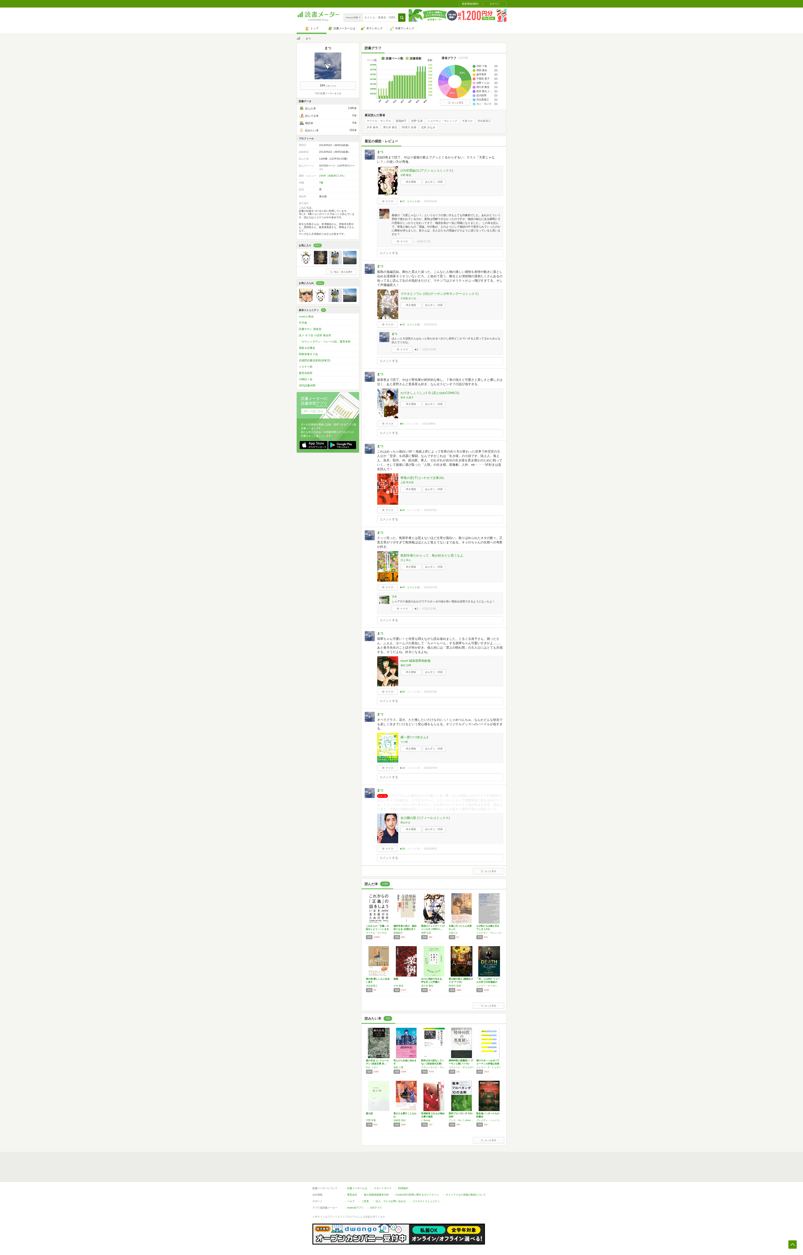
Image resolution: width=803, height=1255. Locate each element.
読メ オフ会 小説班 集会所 (315, 335)
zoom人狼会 (306, 316)
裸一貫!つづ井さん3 (414, 737)
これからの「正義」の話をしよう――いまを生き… (377, 929)
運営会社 (352, 1194)
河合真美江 (484, 120)
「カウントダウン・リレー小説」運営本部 (324, 341)
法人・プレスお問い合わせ (391, 1201)
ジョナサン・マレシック (442, 120)
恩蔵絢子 (401, 120)
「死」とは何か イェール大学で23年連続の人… (488, 982)
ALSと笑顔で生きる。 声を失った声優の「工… (432, 982)
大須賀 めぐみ (408, 298)
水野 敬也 (405, 175)
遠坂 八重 (398, 1067)
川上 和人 (405, 560)
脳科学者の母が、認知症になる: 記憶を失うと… (405, 929)
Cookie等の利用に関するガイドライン (417, 1194)
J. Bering (425, 1120)
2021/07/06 (430, 691)
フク (394, 596)
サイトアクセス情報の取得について (466, 1194)
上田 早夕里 (407, 482)
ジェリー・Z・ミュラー (488, 1067)
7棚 (321, 182)
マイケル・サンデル (379, 120)
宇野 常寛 (371, 1120)
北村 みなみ (428, 127)
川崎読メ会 (305, 379)
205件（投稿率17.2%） (332, 175)
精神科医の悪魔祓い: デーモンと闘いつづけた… (461, 1063)
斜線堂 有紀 (400, 1120)
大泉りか (467, 120)
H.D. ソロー (372, 1067)
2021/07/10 (430, 587)
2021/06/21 (430, 848)
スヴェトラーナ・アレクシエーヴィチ (434, 1067)
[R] (320, 263)
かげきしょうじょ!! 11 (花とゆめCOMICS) (429, 393)
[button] (401, 17)
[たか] (306, 263)
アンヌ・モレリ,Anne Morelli (461, 1120)
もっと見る (457, 102)
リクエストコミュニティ (426, 1201)
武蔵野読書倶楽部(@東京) (314, 360)
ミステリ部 (305, 366)
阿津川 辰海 (409, 127)
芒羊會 (303, 322)
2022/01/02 (430, 201)
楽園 (396, 979)
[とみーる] (335, 263)
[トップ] (298, 38)
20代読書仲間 (307, 385)
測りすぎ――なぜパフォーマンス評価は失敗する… (487, 1063)
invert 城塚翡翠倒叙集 (415, 660)
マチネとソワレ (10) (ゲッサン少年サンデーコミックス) (439, 293)
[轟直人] (306, 301)
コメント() (413, 201)
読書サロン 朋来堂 (310, 329)
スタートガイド (382, 1188)
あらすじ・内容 (434, 181)
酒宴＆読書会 (307, 347)
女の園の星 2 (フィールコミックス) (425, 818)
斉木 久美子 (407, 397)
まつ (380, 152)
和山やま (405, 822)
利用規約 (403, 1188)
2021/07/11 (430, 510)
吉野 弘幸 (417, 120)
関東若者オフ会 (308, 354)
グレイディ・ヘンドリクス (489, 1120)
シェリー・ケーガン (486, 985)
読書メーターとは (357, 1188)
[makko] (350, 263)
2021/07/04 (430, 768)
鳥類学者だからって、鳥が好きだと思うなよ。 (433, 555)
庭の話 (369, 1113)
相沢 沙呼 (405, 665)
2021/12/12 (430, 324)
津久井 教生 (390, 127)
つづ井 (404, 741)
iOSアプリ (376, 1207)
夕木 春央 (372, 127)
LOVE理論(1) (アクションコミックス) (426, 170)
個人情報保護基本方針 (376, 1194)
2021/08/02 (429, 423)
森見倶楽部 (305, 373)
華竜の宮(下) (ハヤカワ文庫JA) (422, 478)
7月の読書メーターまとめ (328, 93)
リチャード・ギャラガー (461, 1067)
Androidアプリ (355, 1207)
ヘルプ (351, 1201)
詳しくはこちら (313, 411)
